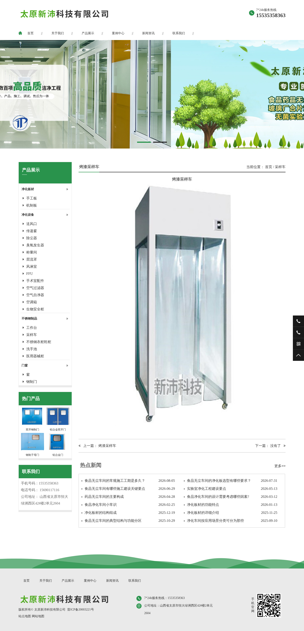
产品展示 (88, 33)
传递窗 (31, 231)
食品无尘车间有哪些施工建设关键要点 (130, 488)
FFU (29, 273)
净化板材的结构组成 (130, 512)
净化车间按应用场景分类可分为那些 (232, 520)
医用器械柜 (35, 356)
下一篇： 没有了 (269, 446)
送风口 (31, 224)
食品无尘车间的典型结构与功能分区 (130, 520)
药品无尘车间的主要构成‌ (130, 496)
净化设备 (28, 214)
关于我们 (57, 33)
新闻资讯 (148, 33)
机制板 (31, 205)
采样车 (31, 335)
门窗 (25, 365)
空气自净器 (35, 295)
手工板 (31, 198)
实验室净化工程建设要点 (232, 488)
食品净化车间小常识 (130, 504)
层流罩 (31, 259)
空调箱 (31, 302)
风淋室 (31, 266)
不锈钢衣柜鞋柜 (38, 342)
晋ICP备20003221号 (80, 609)
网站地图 (38, 616)
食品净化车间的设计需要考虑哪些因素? (232, 496)
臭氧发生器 (35, 245)
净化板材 (28, 189)
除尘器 (31, 238)
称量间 (31, 252)
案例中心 (118, 33)
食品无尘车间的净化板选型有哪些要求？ (232, 480)
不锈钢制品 (29, 318)
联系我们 (178, 33)
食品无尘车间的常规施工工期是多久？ (130, 480)
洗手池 (31, 349)
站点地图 (24, 616)
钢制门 (31, 382)
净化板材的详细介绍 (232, 512)
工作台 (31, 328)
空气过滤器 (35, 288)
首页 (30, 33)
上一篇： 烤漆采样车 (98, 446)
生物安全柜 (35, 309)
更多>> (280, 466)
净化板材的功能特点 (232, 504)
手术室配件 (35, 281)
